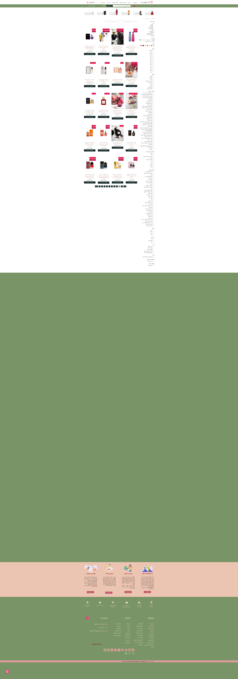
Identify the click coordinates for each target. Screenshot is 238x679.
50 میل (151, 59)
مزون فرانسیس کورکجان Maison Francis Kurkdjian (146, 130)
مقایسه (134, 26)
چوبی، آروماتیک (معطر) (148, 190)
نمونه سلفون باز (151, 643)
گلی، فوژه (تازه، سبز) (148, 213)
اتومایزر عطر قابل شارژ (151, 645)
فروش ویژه (127, 633)
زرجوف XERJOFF (149, 118)
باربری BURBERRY (149, 103)
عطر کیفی (152, 633)
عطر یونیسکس (150, 27)
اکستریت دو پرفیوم (149, 81)
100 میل (151, 50)
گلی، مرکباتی (150, 216)
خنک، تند (150, 231)
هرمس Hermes (149, 139)
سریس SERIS (150, 120)
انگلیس (151, 158)
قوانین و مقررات (115, 2)
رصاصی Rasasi (150, 114)
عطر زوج (151, 29)
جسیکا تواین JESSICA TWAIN (147, 106)
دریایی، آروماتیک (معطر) (148, 173)
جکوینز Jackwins (149, 109)
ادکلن (151, 79)
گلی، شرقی (150, 207)
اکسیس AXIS (150, 100)
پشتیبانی (119, 626)
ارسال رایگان (127, 635)
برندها (129, 2)
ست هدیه (128, 640)
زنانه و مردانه (150, 240)
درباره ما (108, 2)
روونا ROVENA (149, 117)
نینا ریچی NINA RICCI (148, 136)
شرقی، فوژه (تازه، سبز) (148, 176)
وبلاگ (129, 631)
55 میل (151, 61)
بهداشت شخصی (139, 633)
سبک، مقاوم (150, 265)
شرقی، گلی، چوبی (149, 182)
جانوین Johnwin (149, 104)
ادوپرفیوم (150, 77)
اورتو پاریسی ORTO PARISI (147, 96)
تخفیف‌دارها (127, 643)
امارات (151, 155)
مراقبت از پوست (139, 626)
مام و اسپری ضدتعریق (139, 640)
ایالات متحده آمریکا (149, 159)
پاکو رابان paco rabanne (148, 141)
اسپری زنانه (151, 31)
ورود (93, 6)
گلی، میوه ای (150, 218)
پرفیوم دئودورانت (149, 88)
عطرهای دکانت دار (139, 642)
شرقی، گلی (150, 179)
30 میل (151, 56)
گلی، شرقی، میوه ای (149, 208)
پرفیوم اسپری (150, 87)
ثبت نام (90, 6)
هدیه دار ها (127, 638)
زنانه (151, 239)
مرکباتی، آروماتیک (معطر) (148, 187)
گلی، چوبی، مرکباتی (149, 224)
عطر (153, 23)
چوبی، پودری (150, 196)
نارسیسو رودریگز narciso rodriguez (146, 135)
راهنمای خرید (118, 631)
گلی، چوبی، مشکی (149, 225)
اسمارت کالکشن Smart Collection (146, 94)
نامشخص (150, 149)
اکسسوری (152, 35)
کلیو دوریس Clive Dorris (148, 251)
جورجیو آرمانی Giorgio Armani (147, 108)
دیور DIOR (150, 112)
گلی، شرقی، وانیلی (149, 210)
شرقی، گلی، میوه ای (149, 181)
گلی (151, 199)
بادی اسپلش (152, 32)
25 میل (151, 55)
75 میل (151, 65)
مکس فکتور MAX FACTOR (147, 132)
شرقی (151, 174)
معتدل (151, 233)
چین (151, 167)
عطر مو (152, 24)
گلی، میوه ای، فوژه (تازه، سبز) (147, 222)
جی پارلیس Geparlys (148, 111)
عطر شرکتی (151, 638)
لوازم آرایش (140, 624)
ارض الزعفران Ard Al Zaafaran (147, 93)
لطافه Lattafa (150, 126)
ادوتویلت (150, 76)
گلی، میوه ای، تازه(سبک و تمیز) (147, 219)
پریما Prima (150, 144)
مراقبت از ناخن (139, 631)
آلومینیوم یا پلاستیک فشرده (147, 256)
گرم (151, 234)
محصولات (135, 2)
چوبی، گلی (150, 198)
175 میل (151, 52)
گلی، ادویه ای (150, 201)
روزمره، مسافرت (149, 261)
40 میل (151, 58)
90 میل (151, 70)
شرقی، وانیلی (150, 177)
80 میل (151, 67)
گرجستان (150, 165)
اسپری (153, 30)
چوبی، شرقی (150, 193)
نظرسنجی (118, 628)
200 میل (151, 53)
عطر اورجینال (151, 640)
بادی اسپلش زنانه (150, 33)
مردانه (151, 242)
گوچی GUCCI (150, 147)
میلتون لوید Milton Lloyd (148, 133)
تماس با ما (103, 2)
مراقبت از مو (140, 628)
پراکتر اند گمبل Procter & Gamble (146, 143)
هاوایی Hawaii (150, 249)
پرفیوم (151, 85)
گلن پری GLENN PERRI (148, 252)
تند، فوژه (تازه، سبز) (149, 171)
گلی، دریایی (150, 204)
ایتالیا (151, 161)
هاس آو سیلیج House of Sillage (146, 138)
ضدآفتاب (141, 638)
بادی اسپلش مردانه (150, 34)
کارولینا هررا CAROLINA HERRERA (146, 146)
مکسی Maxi (150, 246)
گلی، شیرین (150, 211)
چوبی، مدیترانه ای (149, 194)
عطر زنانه (151, 25)
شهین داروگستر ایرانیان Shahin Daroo (146, 121)
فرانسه (151, 164)
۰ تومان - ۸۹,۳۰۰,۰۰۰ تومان (149, 41)
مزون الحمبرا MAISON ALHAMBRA (146, 128)
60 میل (151, 62)
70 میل (151, 64)
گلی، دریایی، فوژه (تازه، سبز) (147, 205)
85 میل (151, 69)
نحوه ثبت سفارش (123, 2)
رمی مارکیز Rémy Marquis (148, 115)
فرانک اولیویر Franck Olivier (147, 123)
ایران (151, 162)
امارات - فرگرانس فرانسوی (148, 156)
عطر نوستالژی (151, 628)
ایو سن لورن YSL (149, 101)
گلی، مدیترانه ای (149, 215)
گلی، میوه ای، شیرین (148, 221)
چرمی (151, 188)
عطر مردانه (151, 26)
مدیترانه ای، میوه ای (149, 185)
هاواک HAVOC (150, 247)
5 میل (151, 72)
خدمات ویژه (118, 624)
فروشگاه (128, 624)
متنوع (151, 184)
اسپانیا (151, 153)
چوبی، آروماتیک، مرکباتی (148, 191)
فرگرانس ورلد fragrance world (147, 125)
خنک (151, 230)
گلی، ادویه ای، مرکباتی (148, 202)
